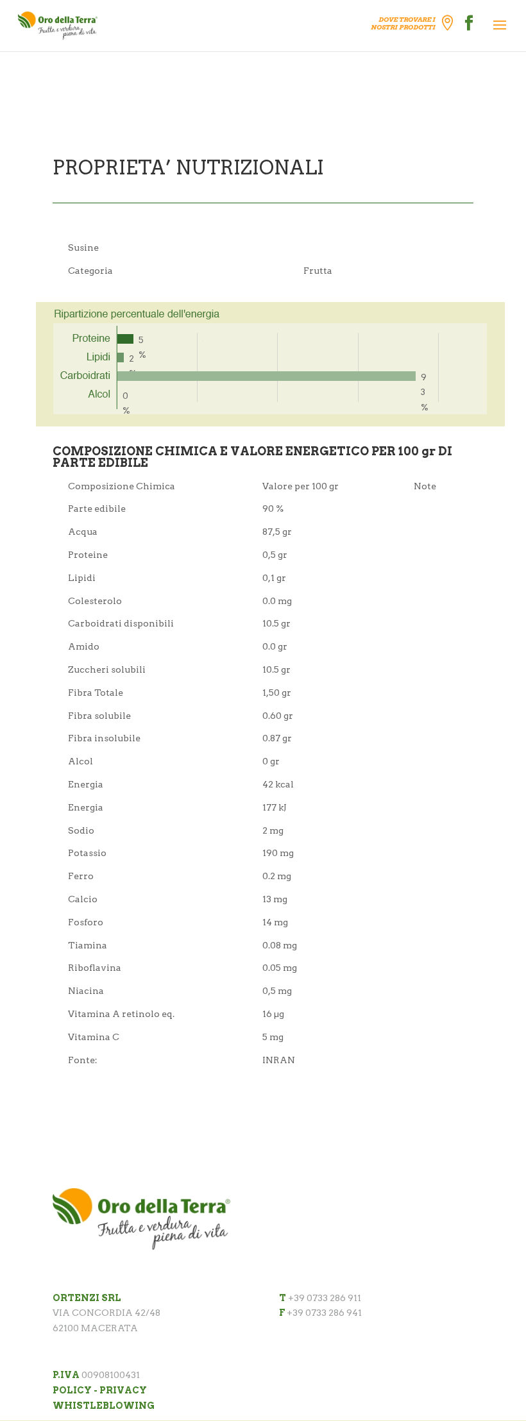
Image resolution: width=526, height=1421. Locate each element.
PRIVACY (123, 1390)
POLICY (72, 1390)
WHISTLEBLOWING (104, 1405)
